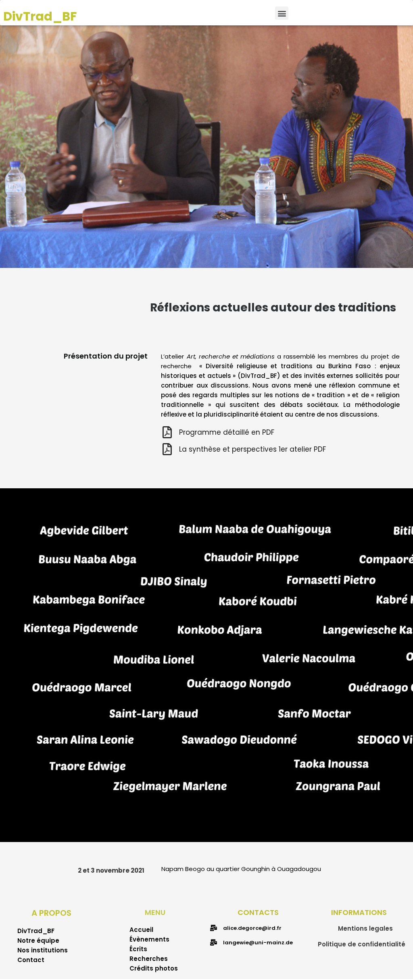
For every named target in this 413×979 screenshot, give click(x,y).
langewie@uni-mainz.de (258, 942)
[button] (281, 13)
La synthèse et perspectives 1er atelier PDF (252, 449)
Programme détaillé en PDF (226, 432)
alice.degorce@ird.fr (252, 928)
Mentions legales (365, 928)
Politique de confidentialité (361, 944)
